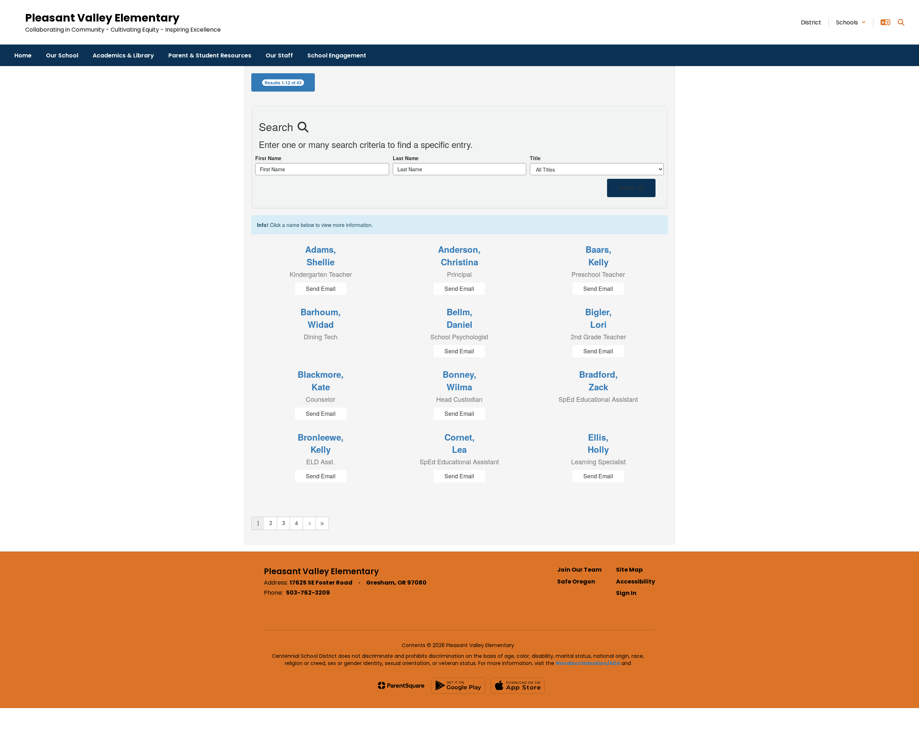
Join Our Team (579, 570)
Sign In (626, 593)
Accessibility (635, 581)
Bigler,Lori (598, 318)
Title (535, 158)
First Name (268, 158)
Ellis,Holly (598, 443)
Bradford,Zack (598, 380)
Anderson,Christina (459, 255)
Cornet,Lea (459, 443)
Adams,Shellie (320, 255)
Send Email (321, 288)
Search (628, 187)
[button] (851, 22)
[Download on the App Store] (518, 686)
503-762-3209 (308, 593)
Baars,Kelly (598, 255)
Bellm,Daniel (459, 318)
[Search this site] (901, 22)
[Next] (309, 523)
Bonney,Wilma (459, 380)
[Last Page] (322, 523)
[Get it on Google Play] (458, 686)
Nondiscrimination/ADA (588, 663)
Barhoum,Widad (320, 318)
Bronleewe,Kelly (321, 443)
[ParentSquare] (401, 685)
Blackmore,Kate (321, 380)
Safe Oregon (576, 581)
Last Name (406, 158)
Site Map (629, 570)
